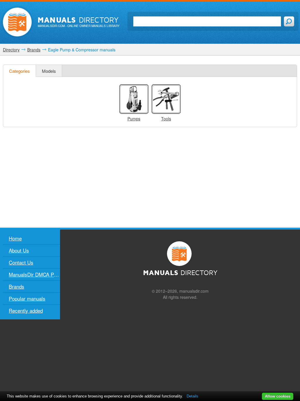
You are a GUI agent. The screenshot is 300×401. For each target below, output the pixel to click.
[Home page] (17, 22)
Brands (16, 286)
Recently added (26, 310)
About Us (19, 250)
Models (49, 71)
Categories (19, 71)
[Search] (289, 21)
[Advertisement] (150, 177)
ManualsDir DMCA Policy (34, 274)
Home (15, 238)
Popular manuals (27, 298)
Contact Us (21, 262)
